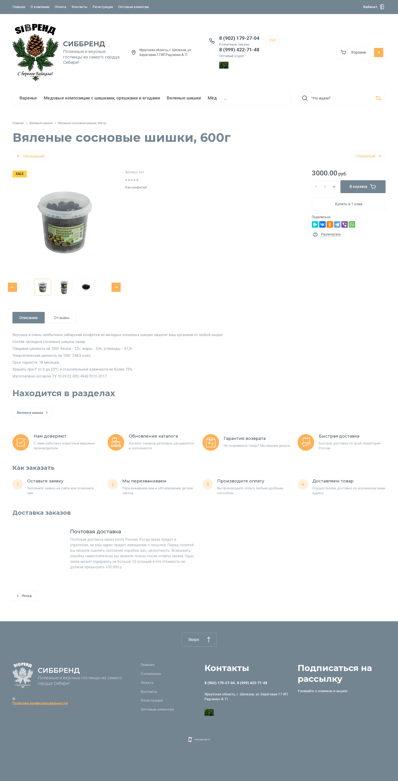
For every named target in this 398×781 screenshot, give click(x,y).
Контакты (79, 7)
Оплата (60, 7)
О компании (40, 7)
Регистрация (103, 7)
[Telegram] (337, 224)
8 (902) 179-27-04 (239, 38)
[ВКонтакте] (322, 224)
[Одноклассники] (330, 224)
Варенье (28, 98)
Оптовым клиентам (133, 7)
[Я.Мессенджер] (315, 224)
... (225, 98)
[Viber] (344, 224)
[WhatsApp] (352, 224)
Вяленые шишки (184, 98)
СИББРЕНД (84, 44)
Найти (305, 98)
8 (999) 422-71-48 (239, 49)
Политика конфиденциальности (40, 703)
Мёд (212, 98)
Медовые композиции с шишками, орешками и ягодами (102, 98)
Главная (18, 7)
